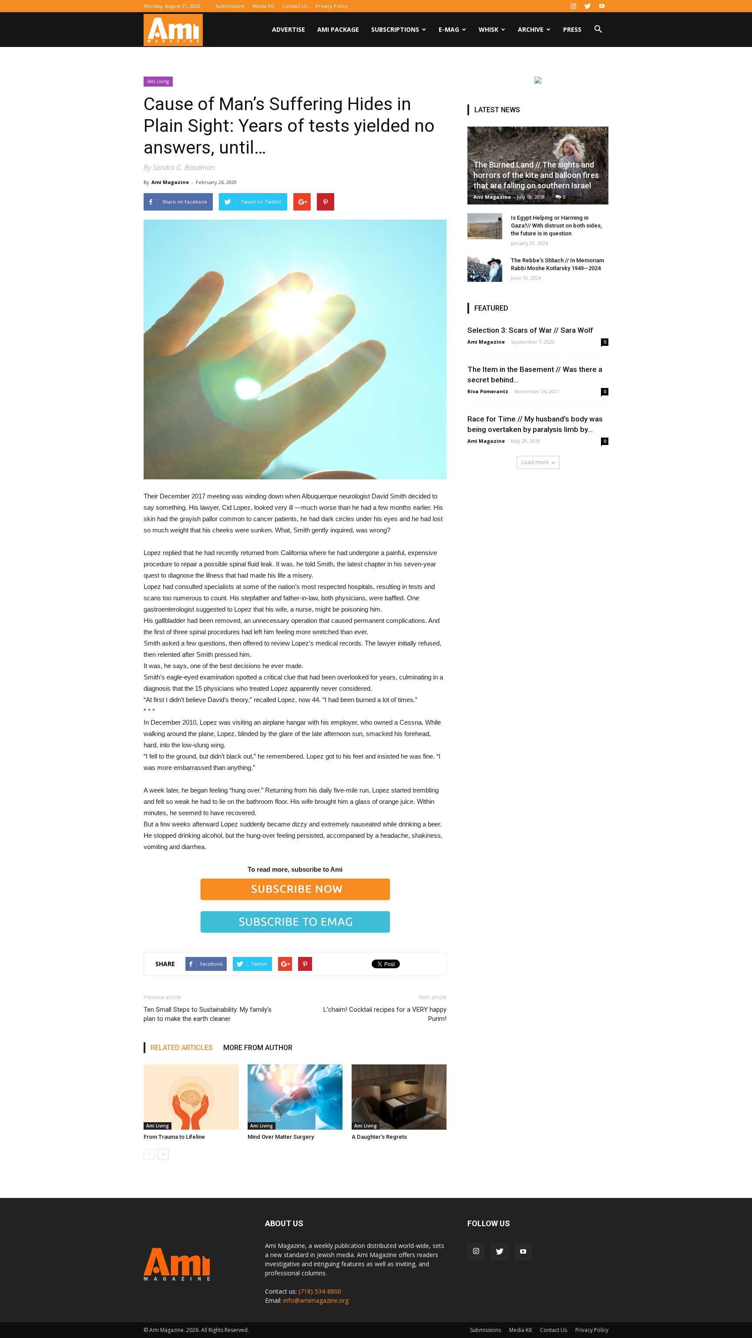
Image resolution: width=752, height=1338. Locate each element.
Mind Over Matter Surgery (281, 1137)
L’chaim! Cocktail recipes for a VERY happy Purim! (384, 1014)
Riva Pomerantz (487, 391)
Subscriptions (395, 29)
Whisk (488, 29)
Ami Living (158, 81)
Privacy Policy (332, 6)
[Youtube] (601, 6)
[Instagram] (573, 6)
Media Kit (263, 6)
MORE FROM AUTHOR (257, 1048)
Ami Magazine (170, 182)
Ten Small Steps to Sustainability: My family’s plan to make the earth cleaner (208, 1014)
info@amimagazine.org (316, 1300)
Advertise (288, 29)
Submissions (229, 6)
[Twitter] (587, 6)
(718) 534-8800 (320, 1291)
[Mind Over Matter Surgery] (295, 1097)
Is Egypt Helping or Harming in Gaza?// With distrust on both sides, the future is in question (556, 225)
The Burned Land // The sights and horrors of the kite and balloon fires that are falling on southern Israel (536, 175)
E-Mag (449, 29)
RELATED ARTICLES (182, 1048)
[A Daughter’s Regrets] (399, 1097)
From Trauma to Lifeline (174, 1137)
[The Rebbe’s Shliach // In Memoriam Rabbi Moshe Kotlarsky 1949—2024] (484, 269)
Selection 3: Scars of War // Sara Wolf (530, 330)
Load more (535, 462)
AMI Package (338, 29)
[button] (598, 30)
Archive (531, 29)
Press (572, 29)
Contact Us (294, 6)
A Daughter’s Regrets (379, 1137)
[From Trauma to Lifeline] (191, 1097)
